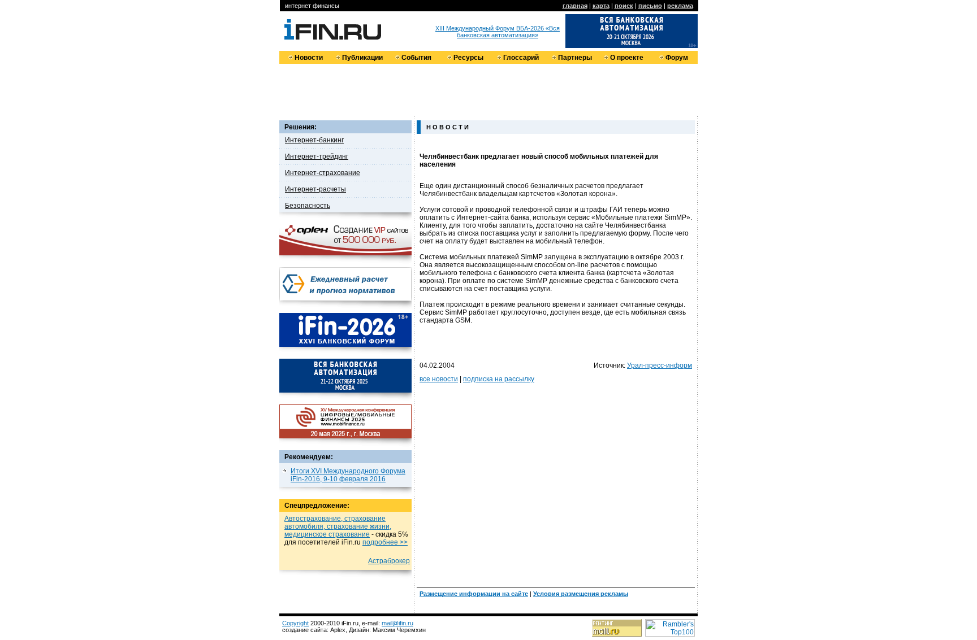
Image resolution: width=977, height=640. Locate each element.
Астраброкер (389, 561)
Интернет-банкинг (314, 140)
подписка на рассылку (498, 379)
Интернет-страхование (322, 173)
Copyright (295, 623)
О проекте (626, 58)
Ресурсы (468, 58)
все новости (439, 379)
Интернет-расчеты (315, 189)
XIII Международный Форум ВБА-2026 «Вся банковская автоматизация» (497, 31)
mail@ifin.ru (397, 623)
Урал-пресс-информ (659, 365)
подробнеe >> (385, 542)
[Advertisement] (488, 89)
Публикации (362, 58)
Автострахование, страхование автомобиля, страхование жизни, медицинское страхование (337, 526)
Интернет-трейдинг (316, 156)
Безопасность (307, 206)
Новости (309, 58)
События (416, 58)
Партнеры (575, 58)
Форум (676, 58)
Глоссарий (521, 58)
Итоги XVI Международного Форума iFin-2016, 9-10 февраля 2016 (348, 475)
